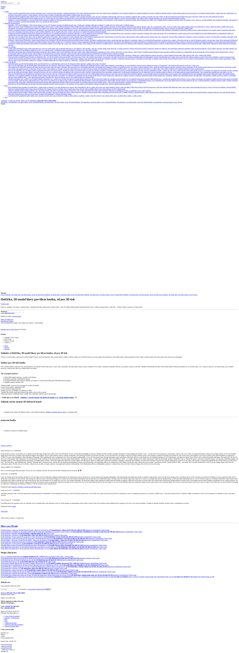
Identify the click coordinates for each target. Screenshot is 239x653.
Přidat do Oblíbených (7, 319)
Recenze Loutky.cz (6, 445)
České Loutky (5, 304)
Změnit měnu (10, 313)
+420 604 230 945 (9, 608)
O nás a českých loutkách (12, 616)
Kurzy (6, 85)
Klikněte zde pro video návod (9, 329)
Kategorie (4, 100)
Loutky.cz (4, 1)
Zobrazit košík (16, 316)
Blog (5, 619)
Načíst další (4, 511)
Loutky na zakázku (10, 47)
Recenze (7, 349)
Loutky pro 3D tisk (10, 62)
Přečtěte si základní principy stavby (56, 412)
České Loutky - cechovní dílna (64, 556)
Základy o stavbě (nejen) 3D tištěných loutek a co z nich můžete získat (47, 398)
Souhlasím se (32, 589)
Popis (6, 346)
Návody (6, 347)
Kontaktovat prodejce (7, 321)
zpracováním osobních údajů (36, 589)
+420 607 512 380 (10, 606)
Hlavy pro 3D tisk (26, 100)
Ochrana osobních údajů (11, 626)
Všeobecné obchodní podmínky (13, 624)
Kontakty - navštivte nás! (11, 618)
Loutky (6, 11)
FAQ (5, 621)
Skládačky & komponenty (12, 23)
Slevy (6, 97)
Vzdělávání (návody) (10, 623)
